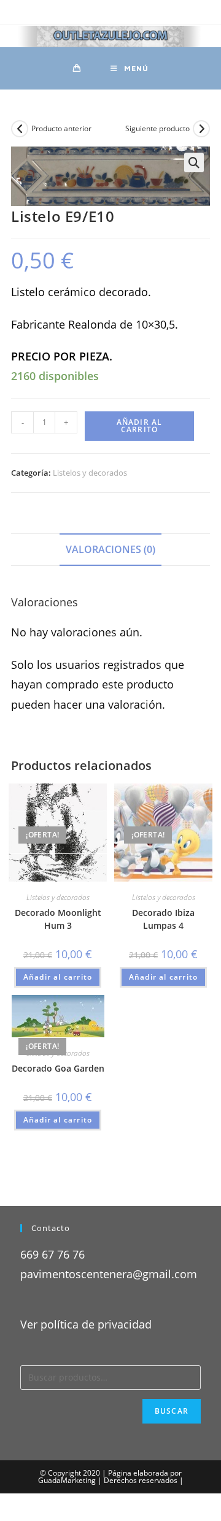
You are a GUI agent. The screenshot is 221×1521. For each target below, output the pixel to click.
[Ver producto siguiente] (201, 128)
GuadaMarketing (67, 1480)
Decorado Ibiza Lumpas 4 (163, 919)
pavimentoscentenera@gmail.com (108, 1274)
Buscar (171, 1411)
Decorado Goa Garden (58, 1068)
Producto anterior (61, 128)
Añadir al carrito (140, 426)
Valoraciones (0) (110, 549)
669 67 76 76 (52, 1254)
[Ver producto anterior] (19, 128)
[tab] (110, 549)
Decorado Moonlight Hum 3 (58, 919)
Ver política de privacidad (86, 1324)
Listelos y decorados (90, 472)
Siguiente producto (157, 128)
